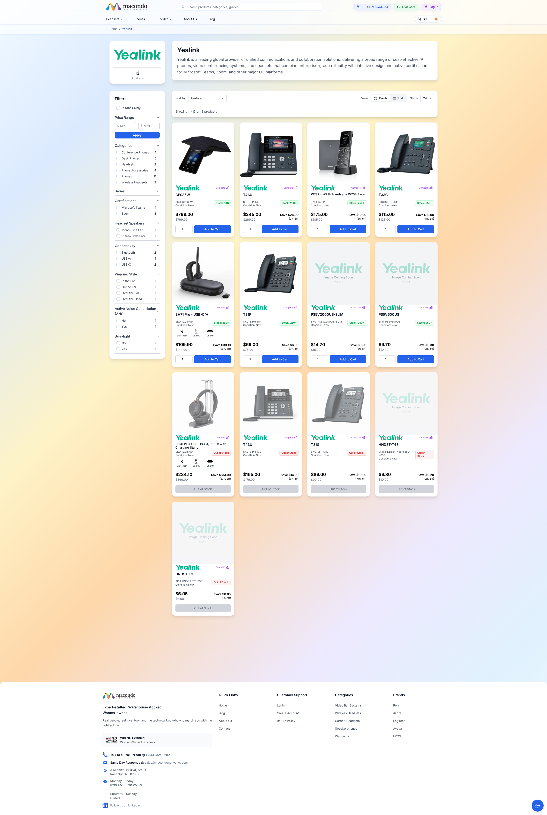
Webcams (342, 736)
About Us (190, 19)
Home (113, 29)
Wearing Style (126, 274)
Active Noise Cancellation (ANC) (135, 311)
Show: (414, 98)
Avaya (397, 728)
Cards (383, 98)
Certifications (126, 201)
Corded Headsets (347, 721)
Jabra (397, 713)
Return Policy (286, 721)
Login (281, 705)
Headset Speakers (129, 223)
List (400, 98)
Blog (212, 19)
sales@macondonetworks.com (166, 762)
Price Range (124, 117)
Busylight (122, 336)
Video (164, 19)
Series (120, 191)
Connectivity (125, 246)
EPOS (397, 736)
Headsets (112, 19)
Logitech (399, 721)
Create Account (288, 713)
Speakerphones (346, 728)
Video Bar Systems (348, 705)
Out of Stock (203, 489)
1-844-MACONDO (159, 754)
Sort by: (181, 98)
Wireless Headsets (348, 713)
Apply (137, 135)
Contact (224, 728)
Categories (123, 145)
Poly (396, 705)
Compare (220, 187)
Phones (140, 19)
